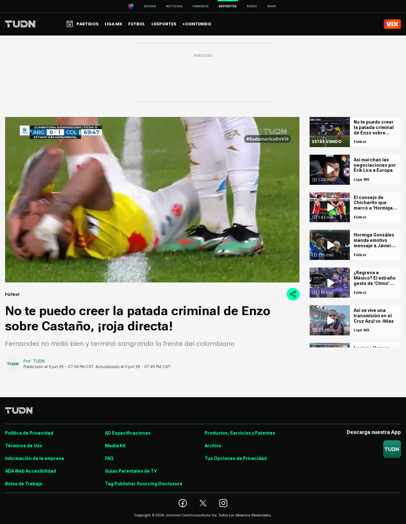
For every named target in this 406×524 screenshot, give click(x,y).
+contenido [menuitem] (196, 24)
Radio (252, 6)
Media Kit (115, 445)
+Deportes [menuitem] (163, 24)
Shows (150, 6)
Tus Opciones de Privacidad (236, 458)
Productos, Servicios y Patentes (240, 433)
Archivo (213, 445)
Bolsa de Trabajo (24, 483)
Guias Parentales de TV (131, 471)
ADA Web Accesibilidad (30, 471)
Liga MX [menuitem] (113, 24)
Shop (271, 6)
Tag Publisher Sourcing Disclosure (143, 483)
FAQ (109, 458)
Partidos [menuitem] (87, 24)
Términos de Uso (23, 445)
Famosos (201, 6)
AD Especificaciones (128, 433)
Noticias (174, 6)
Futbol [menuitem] (136, 24)
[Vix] (392, 24)
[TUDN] (20, 24)
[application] (152, 199)
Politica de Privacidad (29, 433)
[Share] (293, 294)
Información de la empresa (34, 458)
